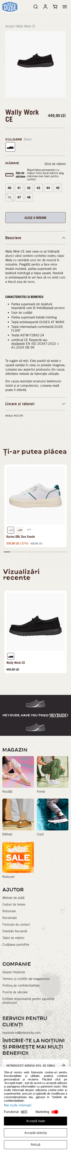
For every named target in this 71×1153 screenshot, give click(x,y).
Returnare (9, 911)
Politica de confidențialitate (21, 985)
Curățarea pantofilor (15, 944)
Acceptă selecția (35, 1133)
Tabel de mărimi (13, 938)
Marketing (42, 1111)
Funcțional (11, 1111)
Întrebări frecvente (14, 931)
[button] (65, 7)
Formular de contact (16, 924)
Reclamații (9, 918)
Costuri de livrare (13, 904)
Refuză (35, 1145)
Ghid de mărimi (55, 164)
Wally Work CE (26, 26)
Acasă (9, 26)
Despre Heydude (13, 972)
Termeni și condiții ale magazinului (26, 979)
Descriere (13, 237)
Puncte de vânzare (15, 992)
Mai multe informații (17, 1105)
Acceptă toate (35, 1121)
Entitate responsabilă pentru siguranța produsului (28, 1000)
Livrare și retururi (20, 403)
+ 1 (29, 529)
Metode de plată (13, 898)
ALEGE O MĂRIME (35, 218)
